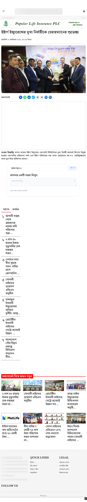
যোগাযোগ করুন (64, 469)
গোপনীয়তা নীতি (63, 466)
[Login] (84, 11)
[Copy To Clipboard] (37, 97)
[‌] (41, 9)
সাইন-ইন (72, 168)
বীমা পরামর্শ (33, 466)
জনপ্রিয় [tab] (15, 209)
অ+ (46, 97)
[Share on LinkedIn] (29, 97)
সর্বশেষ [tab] (6, 209)
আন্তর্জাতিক (33, 472)
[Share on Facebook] (20, 97)
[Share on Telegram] (33, 97)
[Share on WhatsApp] (25, 97)
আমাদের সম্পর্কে (64, 462)
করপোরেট (5, 97)
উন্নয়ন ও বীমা (34, 469)
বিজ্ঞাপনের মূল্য (63, 472)
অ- (50, 97)
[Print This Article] (42, 97)
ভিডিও (32, 462)
